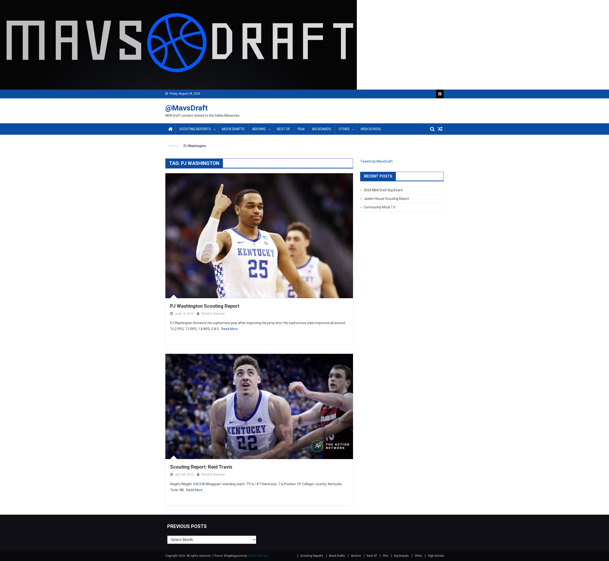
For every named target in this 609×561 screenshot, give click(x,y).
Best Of (283, 129)
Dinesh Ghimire (257, 555)
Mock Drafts (233, 129)
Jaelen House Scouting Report (386, 199)
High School (371, 129)
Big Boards (321, 129)
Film (301, 129)
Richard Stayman (213, 313)
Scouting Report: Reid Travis (201, 467)
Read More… (230, 329)
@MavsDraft (186, 107)
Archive (259, 129)
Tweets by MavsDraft (376, 161)
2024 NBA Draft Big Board (383, 190)
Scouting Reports (195, 129)
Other (344, 129)
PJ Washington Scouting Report (204, 306)
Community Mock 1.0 (379, 207)
